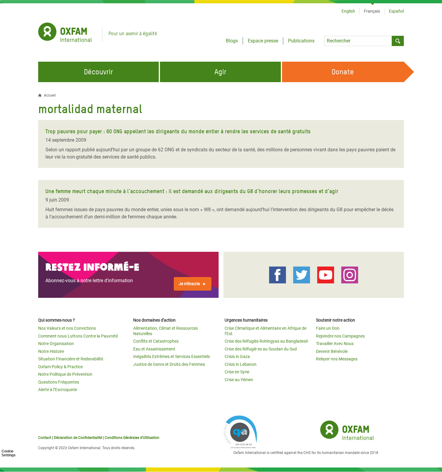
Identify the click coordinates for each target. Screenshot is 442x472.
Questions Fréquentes (58, 382)
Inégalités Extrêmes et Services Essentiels (171, 356)
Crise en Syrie (237, 371)
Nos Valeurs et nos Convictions (67, 328)
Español (396, 11)
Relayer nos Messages (337, 358)
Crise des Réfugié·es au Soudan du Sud (261, 349)
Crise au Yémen (239, 379)
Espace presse (263, 41)
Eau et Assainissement (154, 349)
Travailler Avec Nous (335, 343)
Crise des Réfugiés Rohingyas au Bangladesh (266, 341)
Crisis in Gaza (237, 356)
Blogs (232, 41)
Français (372, 11)
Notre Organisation (56, 343)
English (348, 11)
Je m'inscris (189, 283)
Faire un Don (327, 328)
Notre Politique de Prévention (65, 374)
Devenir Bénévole (332, 351)
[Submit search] (398, 41)
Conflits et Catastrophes (156, 341)
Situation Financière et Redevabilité (70, 358)
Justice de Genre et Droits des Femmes (169, 364)
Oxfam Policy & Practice (60, 366)
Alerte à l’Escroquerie (57, 389)
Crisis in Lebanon (240, 364)
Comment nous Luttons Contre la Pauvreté (78, 336)
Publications (301, 41)
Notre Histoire (51, 351)
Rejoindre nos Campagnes (340, 336)
